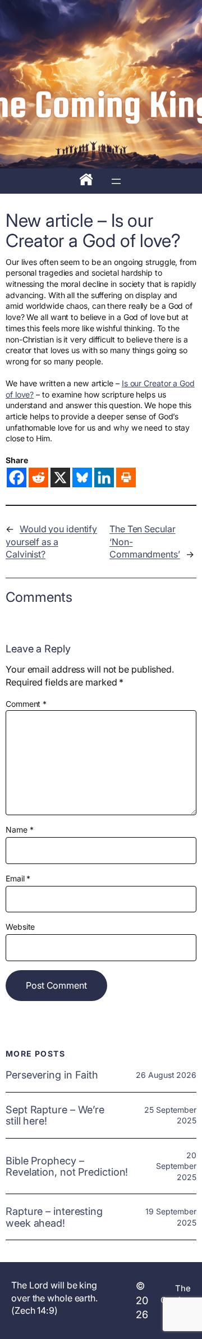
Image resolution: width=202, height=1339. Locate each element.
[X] (60, 477)
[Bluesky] (82, 477)
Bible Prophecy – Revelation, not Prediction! (67, 1166)
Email (18, 878)
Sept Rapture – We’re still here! (55, 1115)
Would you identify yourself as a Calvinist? (51, 541)
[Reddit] (38, 477)
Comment (26, 704)
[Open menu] (116, 181)
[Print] (126, 477)
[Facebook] (16, 477)
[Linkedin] (104, 477)
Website (20, 926)
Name (19, 829)
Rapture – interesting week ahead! (54, 1216)
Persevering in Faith (52, 1074)
